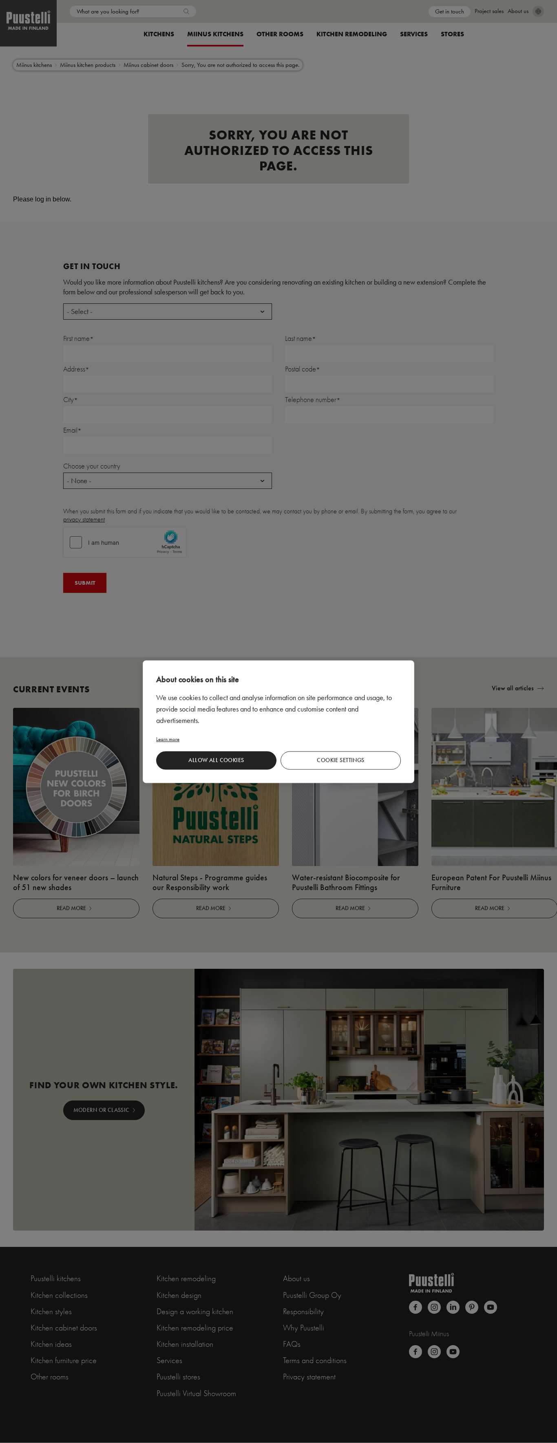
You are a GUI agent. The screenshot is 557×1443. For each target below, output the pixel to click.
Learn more (167, 739)
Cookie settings (340, 760)
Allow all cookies (216, 760)
